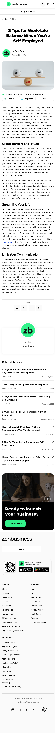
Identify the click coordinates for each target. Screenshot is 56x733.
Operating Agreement (11, 655)
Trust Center (36, 614)
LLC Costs (6, 671)
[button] (47, 498)
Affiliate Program (9, 618)
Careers (5, 593)
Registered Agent (9, 647)
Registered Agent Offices (13, 631)
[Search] (42, 4)
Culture (5, 602)
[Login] (53, 5)
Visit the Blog (7, 610)
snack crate (9, 242)
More (44, 99)
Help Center (36, 597)
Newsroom (6, 606)
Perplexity (29, 99)
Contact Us (35, 602)
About (4, 589)
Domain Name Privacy (11, 687)
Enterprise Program (10, 622)
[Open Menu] (3, 4)
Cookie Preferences (39, 622)
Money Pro (6, 667)
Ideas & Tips (10, 19)
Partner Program (9, 614)
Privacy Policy (37, 610)
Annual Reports (8, 659)
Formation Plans (8, 642)
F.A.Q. (33, 593)
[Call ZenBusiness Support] (48, 5)
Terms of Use (36, 606)
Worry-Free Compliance (12, 651)
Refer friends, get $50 (11, 626)
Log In (21, 549)
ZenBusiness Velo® (10, 663)
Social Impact (8, 597)
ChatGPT (11, 99)
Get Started (15, 523)
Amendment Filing (9, 675)
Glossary (34, 618)
